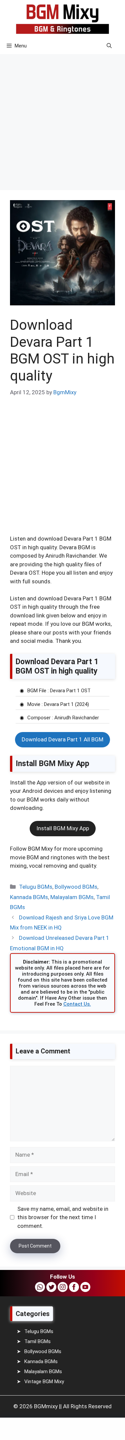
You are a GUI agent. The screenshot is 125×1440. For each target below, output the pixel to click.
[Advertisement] (62, 117)
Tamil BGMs (37, 1341)
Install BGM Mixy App (62, 828)
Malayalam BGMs (72, 897)
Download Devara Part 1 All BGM (62, 739)
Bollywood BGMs (76, 886)
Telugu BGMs (35, 886)
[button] (109, 45)
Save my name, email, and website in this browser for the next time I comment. (62, 1217)
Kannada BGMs (29, 897)
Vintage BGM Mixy (44, 1382)
